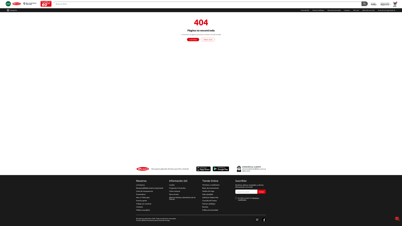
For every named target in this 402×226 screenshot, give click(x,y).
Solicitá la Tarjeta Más (210, 197)
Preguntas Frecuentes (177, 188)
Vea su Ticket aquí (142, 197)
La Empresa (140, 185)
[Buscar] (364, 3)
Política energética (143, 210)
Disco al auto (174, 194)
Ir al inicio (193, 39)
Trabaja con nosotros (143, 203)
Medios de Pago (208, 191)
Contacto (139, 207)
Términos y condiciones (211, 185)
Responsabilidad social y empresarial (149, 188)
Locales (172, 185)
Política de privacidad (210, 210)
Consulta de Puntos (209, 200)
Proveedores (141, 194)
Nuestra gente (141, 200)
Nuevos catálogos (208, 203)
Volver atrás (208, 39)
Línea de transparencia (144, 191)
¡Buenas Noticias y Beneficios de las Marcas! (182, 198)
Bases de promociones (210, 188)
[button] (46, 4)
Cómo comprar (174, 191)
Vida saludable (207, 194)
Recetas (205, 207)
